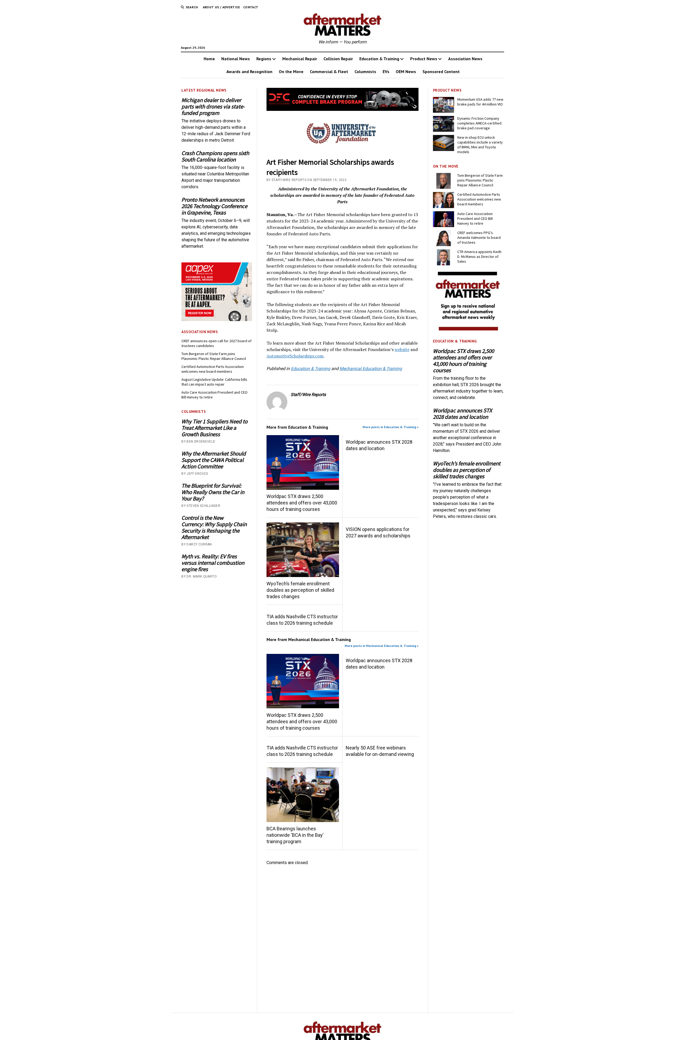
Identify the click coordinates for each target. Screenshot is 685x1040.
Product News (423, 58)
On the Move (291, 71)
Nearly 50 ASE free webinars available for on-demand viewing (380, 751)
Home (209, 58)
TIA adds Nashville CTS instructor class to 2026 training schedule (302, 620)
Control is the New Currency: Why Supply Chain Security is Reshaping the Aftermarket (214, 527)
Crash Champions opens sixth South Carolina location (215, 156)
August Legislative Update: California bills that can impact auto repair (214, 382)
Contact (250, 7)
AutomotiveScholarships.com (295, 356)
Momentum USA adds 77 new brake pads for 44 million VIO (480, 102)
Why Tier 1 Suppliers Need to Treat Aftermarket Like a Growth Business (214, 428)
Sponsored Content (441, 71)
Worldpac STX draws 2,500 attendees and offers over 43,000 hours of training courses (302, 502)
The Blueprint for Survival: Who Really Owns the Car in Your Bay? (212, 492)
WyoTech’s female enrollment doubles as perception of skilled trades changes (300, 590)
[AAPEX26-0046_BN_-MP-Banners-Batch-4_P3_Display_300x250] (216, 319)
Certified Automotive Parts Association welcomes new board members (212, 369)
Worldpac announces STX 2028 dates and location (379, 445)
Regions (263, 58)
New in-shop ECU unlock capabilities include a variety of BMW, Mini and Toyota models (480, 144)
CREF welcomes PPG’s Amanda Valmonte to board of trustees (479, 237)
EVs (386, 71)
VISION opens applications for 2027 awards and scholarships (378, 532)
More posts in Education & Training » (390, 427)
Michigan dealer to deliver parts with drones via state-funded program (213, 106)
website (402, 349)
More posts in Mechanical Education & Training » (381, 646)
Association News (465, 58)
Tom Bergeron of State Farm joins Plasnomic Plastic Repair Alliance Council (213, 356)
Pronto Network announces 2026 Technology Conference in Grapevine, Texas (214, 206)
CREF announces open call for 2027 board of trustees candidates (216, 343)
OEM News (406, 71)
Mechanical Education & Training (371, 368)
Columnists (365, 71)
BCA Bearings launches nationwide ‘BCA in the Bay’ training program (295, 835)
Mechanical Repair (299, 58)
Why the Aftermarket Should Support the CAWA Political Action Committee (213, 460)
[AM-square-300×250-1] (468, 328)
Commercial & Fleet (329, 71)
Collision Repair (338, 58)
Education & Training (379, 58)
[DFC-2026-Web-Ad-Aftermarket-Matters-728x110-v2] (343, 109)
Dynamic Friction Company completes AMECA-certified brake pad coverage (479, 123)
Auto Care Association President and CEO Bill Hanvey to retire (214, 395)
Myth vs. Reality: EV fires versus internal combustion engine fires (212, 562)
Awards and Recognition (249, 71)
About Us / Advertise (221, 7)
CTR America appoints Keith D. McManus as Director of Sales (479, 256)
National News (235, 58)
